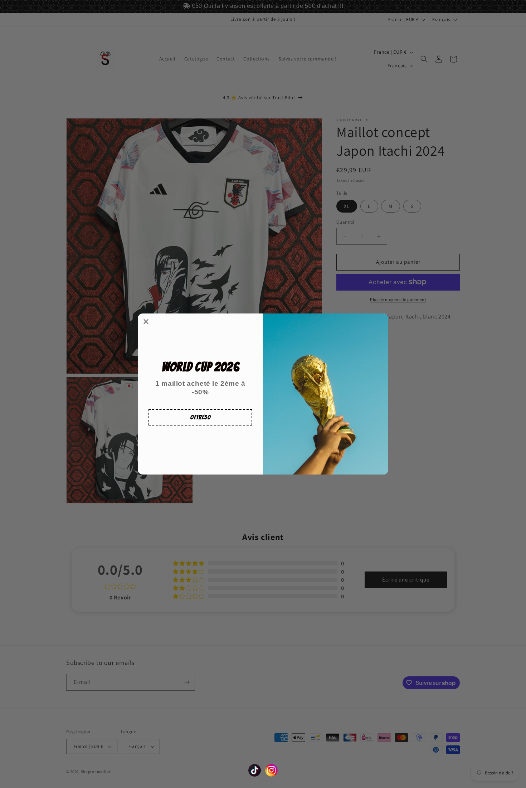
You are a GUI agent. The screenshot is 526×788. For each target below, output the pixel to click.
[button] (200, 417)
